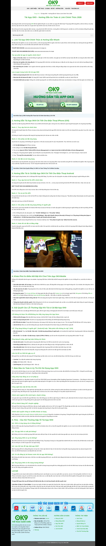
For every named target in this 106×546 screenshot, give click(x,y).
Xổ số (18, 295)
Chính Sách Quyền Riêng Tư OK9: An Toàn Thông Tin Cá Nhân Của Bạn (39, 168)
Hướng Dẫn (59, 8)
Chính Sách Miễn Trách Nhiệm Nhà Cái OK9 (31, 271)
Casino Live (58, 293)
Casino (47, 8)
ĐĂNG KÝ (80, 3)
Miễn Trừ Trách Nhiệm (83, 526)
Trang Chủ (36, 13)
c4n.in (47, 518)
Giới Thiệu (33, 8)
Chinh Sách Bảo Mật (82, 528)
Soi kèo (67, 8)
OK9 (28, 8)
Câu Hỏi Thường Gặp (82, 531)
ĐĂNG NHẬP (90, 3)
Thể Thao (41, 8)
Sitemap (36, 529)
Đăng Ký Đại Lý (81, 521)
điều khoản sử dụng (41, 414)
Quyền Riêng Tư (81, 523)
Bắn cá (90, 293)
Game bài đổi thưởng (39, 295)
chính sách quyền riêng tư (27, 414)
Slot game (78, 293)
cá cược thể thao (30, 293)
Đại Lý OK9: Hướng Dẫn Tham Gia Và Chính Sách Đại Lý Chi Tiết (37, 115)
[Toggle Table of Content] (91, 35)
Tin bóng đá (75, 8)
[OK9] (53, 3)
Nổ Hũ (53, 8)
